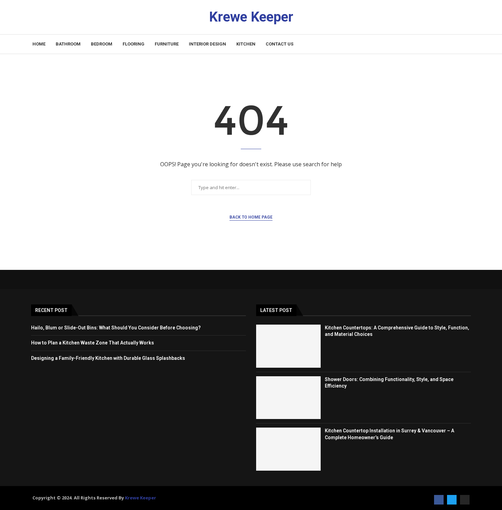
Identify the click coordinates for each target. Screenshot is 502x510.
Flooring (133, 44)
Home (38, 44)
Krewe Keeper (140, 498)
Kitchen (245, 44)
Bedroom (101, 44)
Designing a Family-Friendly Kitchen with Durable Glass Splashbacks (108, 358)
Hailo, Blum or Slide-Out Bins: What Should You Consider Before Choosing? (116, 327)
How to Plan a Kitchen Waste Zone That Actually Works (92, 342)
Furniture (167, 44)
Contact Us (279, 44)
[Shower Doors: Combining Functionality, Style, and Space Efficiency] (288, 397)
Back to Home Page (251, 217)
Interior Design (207, 44)
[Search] (466, 44)
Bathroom (68, 44)
